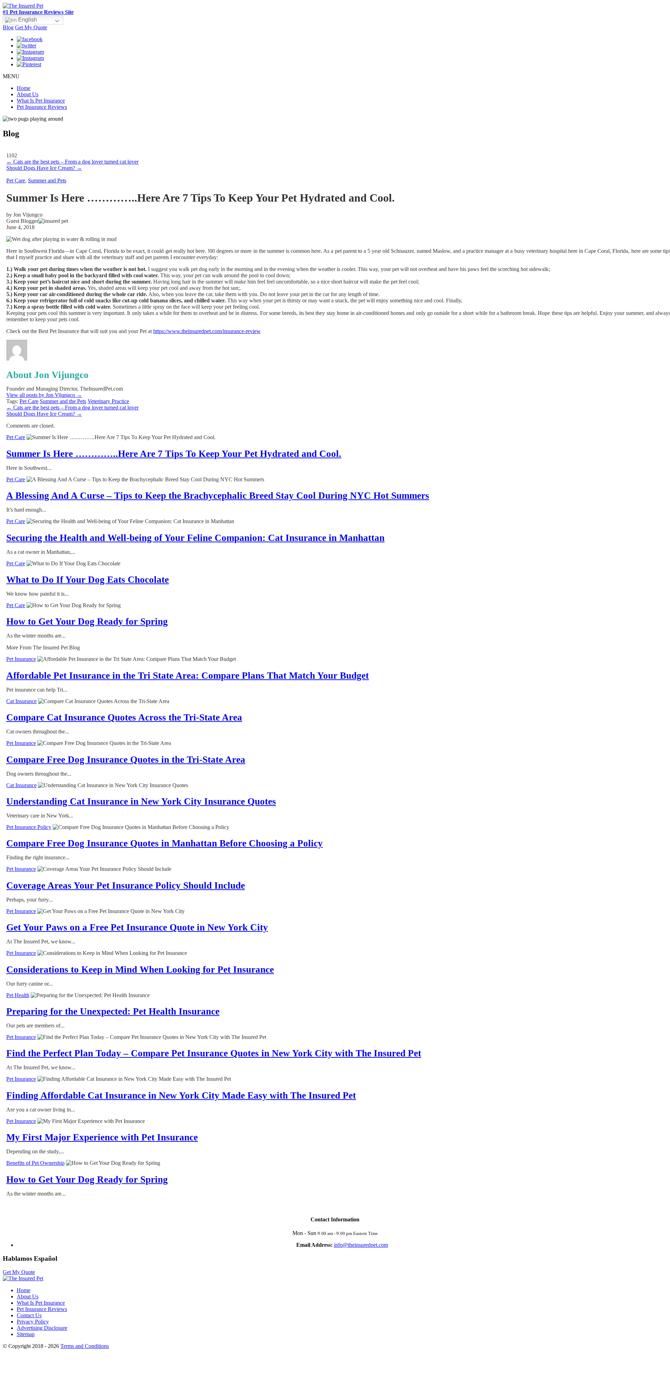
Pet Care (15, 180)
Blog (8, 27)
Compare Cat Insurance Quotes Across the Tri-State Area (124, 717)
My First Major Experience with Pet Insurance (102, 1137)
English (27, 20)
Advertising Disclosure (42, 1328)
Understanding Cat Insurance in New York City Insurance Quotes (141, 801)
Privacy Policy (33, 1322)
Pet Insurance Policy (28, 827)
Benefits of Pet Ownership (35, 1163)
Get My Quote (31, 27)
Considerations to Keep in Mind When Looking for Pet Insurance (140, 969)
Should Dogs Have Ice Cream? (44, 168)
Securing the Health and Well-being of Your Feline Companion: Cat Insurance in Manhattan (195, 538)
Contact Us (29, 1315)
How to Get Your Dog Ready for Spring (87, 621)
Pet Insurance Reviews (42, 107)
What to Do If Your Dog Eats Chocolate (87, 579)
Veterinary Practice (108, 401)
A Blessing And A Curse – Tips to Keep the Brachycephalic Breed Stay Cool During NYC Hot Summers (217, 495)
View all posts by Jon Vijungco (44, 395)
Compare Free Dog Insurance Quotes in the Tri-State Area (125, 759)
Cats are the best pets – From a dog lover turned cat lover (72, 162)
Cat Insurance (21, 701)
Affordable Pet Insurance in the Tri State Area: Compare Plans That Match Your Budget (187, 675)
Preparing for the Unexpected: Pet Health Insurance (112, 1011)
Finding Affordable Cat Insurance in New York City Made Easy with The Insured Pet (181, 1095)
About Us (27, 94)
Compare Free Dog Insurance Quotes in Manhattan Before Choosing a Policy (164, 843)
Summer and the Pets (63, 401)
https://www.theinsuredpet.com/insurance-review (207, 331)
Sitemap (26, 1334)
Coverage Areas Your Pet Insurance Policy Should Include (125, 885)
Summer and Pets (47, 180)
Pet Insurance (21, 659)
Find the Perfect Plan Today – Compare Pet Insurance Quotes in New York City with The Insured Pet (213, 1053)
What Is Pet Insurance (41, 101)
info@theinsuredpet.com (361, 1245)
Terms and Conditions (84, 1346)
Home (23, 88)
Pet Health (17, 995)
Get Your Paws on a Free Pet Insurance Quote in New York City (137, 927)
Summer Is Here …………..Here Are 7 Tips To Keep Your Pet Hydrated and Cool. (173, 453)
